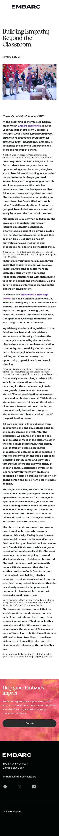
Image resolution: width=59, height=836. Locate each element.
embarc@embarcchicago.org (20, 777)
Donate (29, 723)
